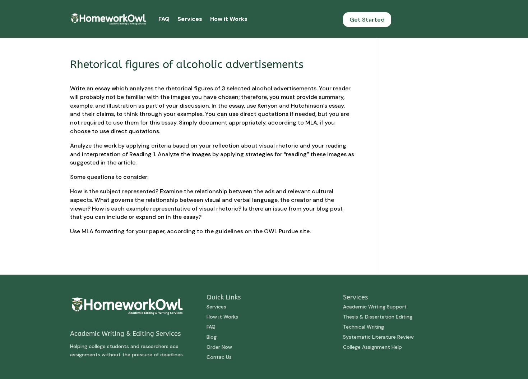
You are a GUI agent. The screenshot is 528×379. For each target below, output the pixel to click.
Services (189, 19)
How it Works (228, 19)
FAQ (164, 19)
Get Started (367, 19)
